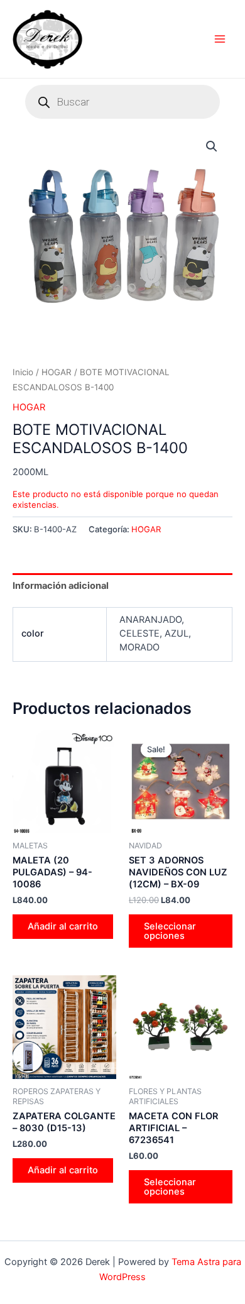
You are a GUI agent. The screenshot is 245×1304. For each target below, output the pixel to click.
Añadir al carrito (63, 926)
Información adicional (61, 585)
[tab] (122, 585)
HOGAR (56, 372)
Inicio (23, 372)
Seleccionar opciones (170, 931)
